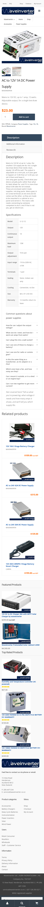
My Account (37, 3)
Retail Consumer (8, 836)
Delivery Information (10, 863)
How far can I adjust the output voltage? (18, 326)
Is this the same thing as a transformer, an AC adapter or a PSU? (19, 361)
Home (4, 3)
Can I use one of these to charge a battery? (19, 346)
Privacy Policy (7, 860)
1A (37, 124)
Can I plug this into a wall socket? (19, 340)
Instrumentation (8, 815)
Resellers (5, 839)
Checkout (28, 3)
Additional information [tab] (15, 144)
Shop (21, 3)
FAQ (10, 3)
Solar (4, 821)
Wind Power (6, 824)
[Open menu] (39, 11)
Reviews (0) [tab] (10, 150)
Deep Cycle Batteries (10, 812)
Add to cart (24, 117)
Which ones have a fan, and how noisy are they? (19, 370)
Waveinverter (8, 19)
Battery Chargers (8, 809)
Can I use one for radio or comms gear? (19, 353)
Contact (5, 869)
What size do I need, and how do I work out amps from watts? (19, 334)
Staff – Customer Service (11, 845)
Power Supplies (23, 124)
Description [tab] (13, 137)
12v (34, 124)
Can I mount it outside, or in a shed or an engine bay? (20, 377)
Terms (4, 857)
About (4, 866)
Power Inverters (8, 818)
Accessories (6, 806)
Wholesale (6, 842)
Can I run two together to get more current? (20, 384)
